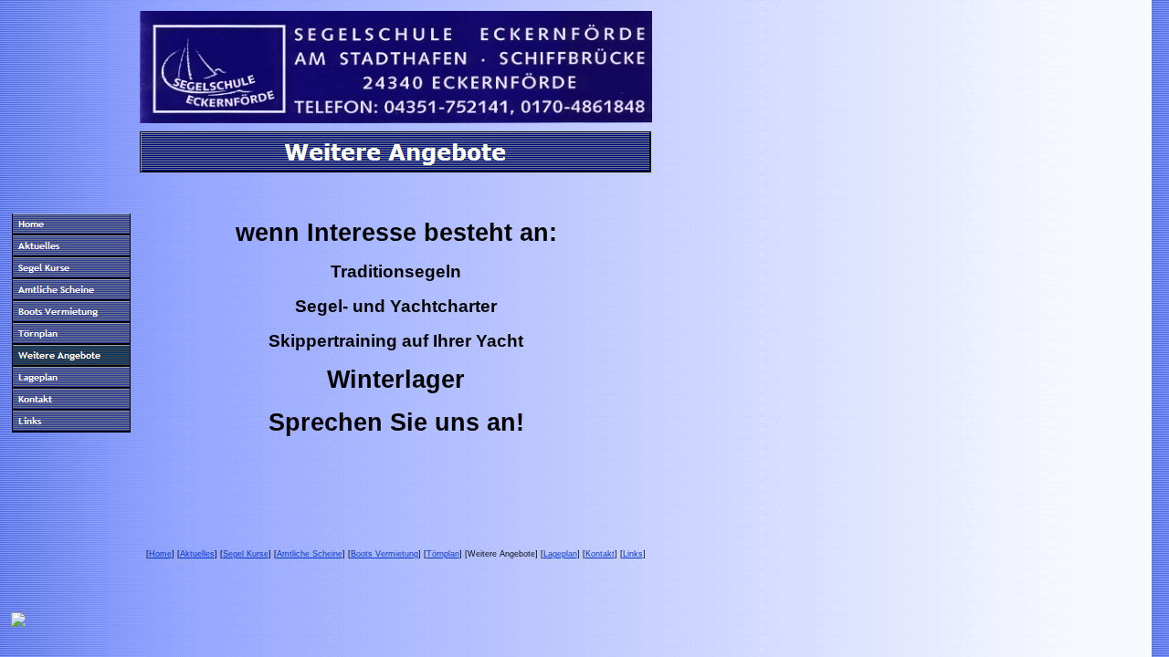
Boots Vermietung (384, 553)
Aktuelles (197, 553)
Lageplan (560, 553)
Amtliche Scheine (309, 553)
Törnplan (443, 553)
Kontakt (600, 553)
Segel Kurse (246, 553)
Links (633, 553)
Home (160, 553)
